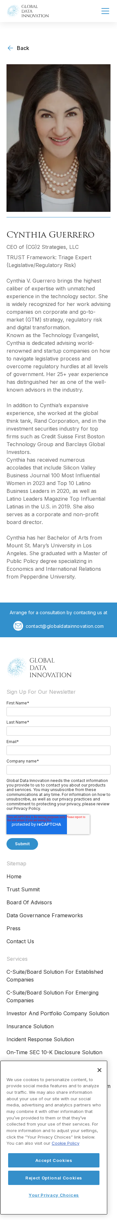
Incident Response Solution (40, 1039)
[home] (27, 11)
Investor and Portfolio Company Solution (57, 1013)
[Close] (99, 1070)
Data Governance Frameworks (44, 915)
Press (13, 928)
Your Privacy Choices (54, 1195)
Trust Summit (23, 889)
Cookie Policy (65, 1143)
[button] (104, 11)
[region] (54, 1137)
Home (13, 876)
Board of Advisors (29, 902)
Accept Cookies (53, 1160)
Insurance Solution (30, 1026)
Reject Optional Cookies (53, 1177)
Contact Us (20, 941)
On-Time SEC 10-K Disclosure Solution (54, 1052)
